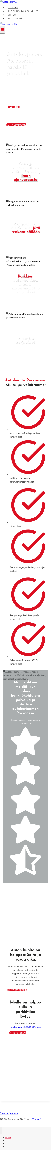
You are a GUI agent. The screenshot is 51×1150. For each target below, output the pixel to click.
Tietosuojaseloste (9, 1113)
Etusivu (13, 7)
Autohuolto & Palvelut (23, 11)
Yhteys (12, 14)
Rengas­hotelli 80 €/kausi (24, 226)
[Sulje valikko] (1, 1130)
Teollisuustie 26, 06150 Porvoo (25, 1027)
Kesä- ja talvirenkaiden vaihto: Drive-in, (25, 172)
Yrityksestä (15, 18)
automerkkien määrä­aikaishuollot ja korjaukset (25, 284)
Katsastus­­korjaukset (25, 341)
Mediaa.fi (36, 1119)
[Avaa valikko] (2, 30)
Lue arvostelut (18, 720)
